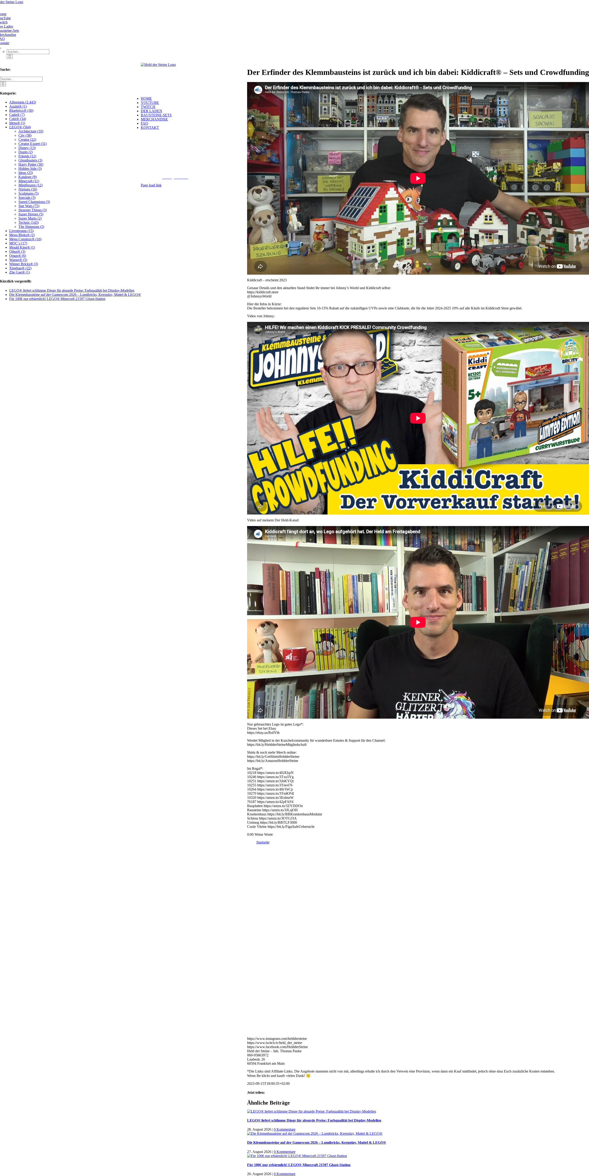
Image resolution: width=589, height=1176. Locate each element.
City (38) (25, 135)
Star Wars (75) (28, 206)
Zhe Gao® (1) (19, 272)
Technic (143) (28, 222)
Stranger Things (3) (32, 210)
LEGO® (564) (20, 127)
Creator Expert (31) (32, 144)
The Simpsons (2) (31, 227)
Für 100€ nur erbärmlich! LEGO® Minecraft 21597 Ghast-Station (298, 1165)
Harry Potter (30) (30, 164)
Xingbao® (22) (20, 268)
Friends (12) (27, 156)
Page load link (151, 185)
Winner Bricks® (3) (23, 264)
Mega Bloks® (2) (22, 235)
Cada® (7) (17, 115)
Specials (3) (26, 198)
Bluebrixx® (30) (21, 110)
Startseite (262, 842)
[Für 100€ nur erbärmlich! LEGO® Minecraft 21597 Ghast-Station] (297, 1156)
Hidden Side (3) (30, 169)
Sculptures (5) (28, 193)
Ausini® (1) (18, 106)
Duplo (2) (25, 152)
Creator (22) (27, 139)
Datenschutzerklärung (224, 173)
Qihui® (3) (17, 251)
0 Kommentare (284, 1129)
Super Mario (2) (30, 218)
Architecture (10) (30, 131)
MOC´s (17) (18, 243)
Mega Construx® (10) (25, 239)
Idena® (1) (17, 123)
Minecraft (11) (28, 181)
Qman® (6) (17, 256)
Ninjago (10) (27, 189)
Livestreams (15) (21, 231)
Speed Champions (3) (34, 202)
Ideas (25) (25, 173)
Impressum (198, 173)
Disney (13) (27, 148)
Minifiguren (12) (30, 185)
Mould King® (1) (22, 247)
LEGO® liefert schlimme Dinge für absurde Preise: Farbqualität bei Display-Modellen (314, 1120)
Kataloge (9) (27, 177)
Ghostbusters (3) (30, 160)
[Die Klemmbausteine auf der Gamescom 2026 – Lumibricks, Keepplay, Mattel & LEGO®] (314, 1133)
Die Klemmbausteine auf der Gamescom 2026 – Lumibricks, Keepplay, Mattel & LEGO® (316, 1142)
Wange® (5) (18, 260)
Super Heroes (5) (30, 214)
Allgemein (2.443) (22, 102)
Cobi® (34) (17, 119)
